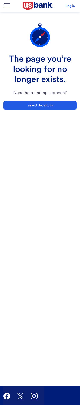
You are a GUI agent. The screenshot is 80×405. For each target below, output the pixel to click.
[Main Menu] (7, 6)
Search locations (40, 105)
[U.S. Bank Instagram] (34, 396)
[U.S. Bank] (38, 6)
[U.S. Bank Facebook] (6, 396)
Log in (70, 6)
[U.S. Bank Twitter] (20, 396)
